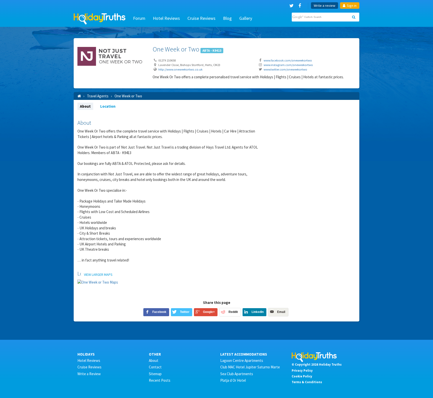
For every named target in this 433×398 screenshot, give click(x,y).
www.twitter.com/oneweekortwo (285, 69)
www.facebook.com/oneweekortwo (288, 60)
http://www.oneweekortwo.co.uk (180, 69)
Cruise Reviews (201, 18)
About (85, 106)
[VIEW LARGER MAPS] (97, 282)
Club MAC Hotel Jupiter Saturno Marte (250, 367)
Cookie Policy (302, 376)
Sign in (351, 5)
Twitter (184, 312)
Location (108, 106)
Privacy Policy (302, 370)
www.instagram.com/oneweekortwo (288, 65)
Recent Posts (159, 380)
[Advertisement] (312, 151)
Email (281, 312)
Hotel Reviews (166, 18)
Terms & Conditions (307, 382)
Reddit (233, 312)
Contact (155, 367)
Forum (139, 18)
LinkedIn (258, 312)
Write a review (324, 5)
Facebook (159, 312)
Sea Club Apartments (236, 373)
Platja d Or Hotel (233, 380)
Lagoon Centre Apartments (241, 360)
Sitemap (155, 373)
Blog (227, 18)
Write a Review (89, 373)
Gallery (245, 18)
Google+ (209, 312)
